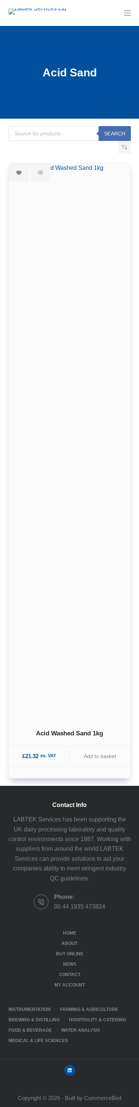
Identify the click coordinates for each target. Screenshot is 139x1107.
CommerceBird (102, 1098)
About (69, 943)
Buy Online (69, 953)
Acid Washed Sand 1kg (69, 733)
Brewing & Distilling (34, 1019)
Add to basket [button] (100, 756)
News (69, 964)
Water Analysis (80, 1030)
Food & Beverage (30, 1030)
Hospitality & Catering (97, 1019)
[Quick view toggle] (40, 172)
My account (69, 985)
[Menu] (127, 13)
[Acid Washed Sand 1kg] (69, 441)
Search (114, 133)
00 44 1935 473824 (79, 906)
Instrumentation (30, 1009)
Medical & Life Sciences (38, 1040)
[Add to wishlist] (19, 172)
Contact (69, 974)
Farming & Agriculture (89, 1009)
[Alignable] (69, 1070)
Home (69, 933)
